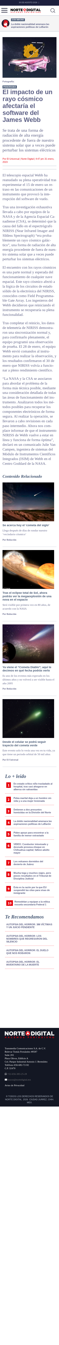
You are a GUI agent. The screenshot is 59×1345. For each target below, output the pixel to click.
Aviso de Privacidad (14, 1085)
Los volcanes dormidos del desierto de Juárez (28, 863)
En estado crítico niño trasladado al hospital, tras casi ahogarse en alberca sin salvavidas (33, 786)
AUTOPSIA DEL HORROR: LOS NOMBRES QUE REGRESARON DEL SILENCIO (27, 939)
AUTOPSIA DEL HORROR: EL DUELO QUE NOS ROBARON (27, 951)
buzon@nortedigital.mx (19, 1079)
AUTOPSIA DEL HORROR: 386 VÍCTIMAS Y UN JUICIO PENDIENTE (29, 926)
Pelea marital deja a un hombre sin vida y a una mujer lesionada (32, 799)
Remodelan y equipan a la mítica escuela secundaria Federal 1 (32, 903)
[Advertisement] (28, 997)
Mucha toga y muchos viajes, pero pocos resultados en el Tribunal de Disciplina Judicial (32, 876)
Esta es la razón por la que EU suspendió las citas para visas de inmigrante (32, 890)
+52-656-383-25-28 (17, 1074)
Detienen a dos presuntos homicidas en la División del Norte (32, 811)
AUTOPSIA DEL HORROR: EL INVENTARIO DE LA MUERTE (22, 963)
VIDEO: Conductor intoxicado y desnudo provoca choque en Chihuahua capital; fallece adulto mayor (31, 848)
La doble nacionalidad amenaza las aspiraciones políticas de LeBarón (33, 822)
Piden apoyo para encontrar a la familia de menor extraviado (31, 834)
